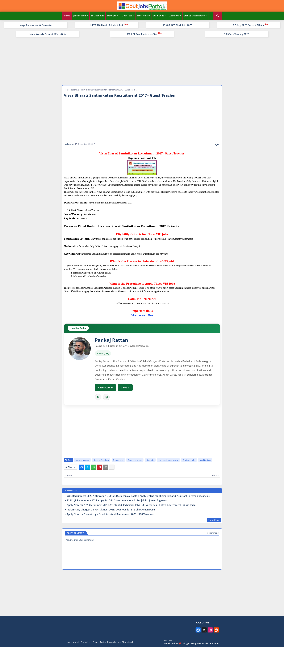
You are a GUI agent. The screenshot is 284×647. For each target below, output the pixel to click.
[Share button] (111, 467)
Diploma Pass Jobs (101, 460)
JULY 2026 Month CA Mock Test (106, 25)
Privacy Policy (99, 642)
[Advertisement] (142, 61)
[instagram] (210, 629)
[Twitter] (87, 467)
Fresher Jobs (118, 460)
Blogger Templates (192, 643)
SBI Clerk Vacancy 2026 (236, 34)
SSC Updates (97, 15)
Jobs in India (79, 15)
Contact (125, 387)
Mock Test (127, 15)
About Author (105, 387)
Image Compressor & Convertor (35, 25)
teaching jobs (77, 89)
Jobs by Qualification (194, 15)
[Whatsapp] (93, 467)
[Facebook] (98, 397)
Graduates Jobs (189, 460)
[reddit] (216, 629)
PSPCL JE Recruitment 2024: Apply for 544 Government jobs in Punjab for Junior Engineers (117, 500)
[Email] (105, 467)
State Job (111, 15)
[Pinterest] (99, 467)
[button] (217, 16)
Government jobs (135, 460)
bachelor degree (82, 460)
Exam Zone (158, 15)
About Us (174, 15)
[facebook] (198, 629)
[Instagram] (106, 397)
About (76, 642)
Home (67, 15)
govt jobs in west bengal (168, 460)
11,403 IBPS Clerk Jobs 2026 (177, 25)
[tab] (67, 16)
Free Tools (142, 15)
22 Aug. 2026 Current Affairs (248, 25)
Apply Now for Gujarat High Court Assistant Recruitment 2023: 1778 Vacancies (110, 514)
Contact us (86, 642)
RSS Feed (168, 640)
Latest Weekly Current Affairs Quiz (47, 34)
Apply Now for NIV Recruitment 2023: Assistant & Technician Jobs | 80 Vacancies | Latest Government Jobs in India (131, 505)
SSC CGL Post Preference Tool (142, 34)
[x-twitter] (204, 629)
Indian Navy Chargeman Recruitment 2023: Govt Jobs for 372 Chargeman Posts (111, 509)
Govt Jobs (150, 460)
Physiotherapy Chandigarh (120, 642)
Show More (213, 520)
